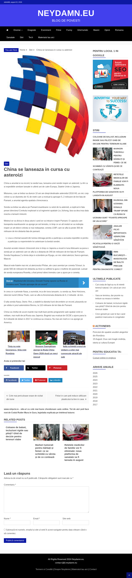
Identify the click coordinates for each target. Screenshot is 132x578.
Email (36, 518)
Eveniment (46, 30)
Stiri (21, 37)
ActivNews (102, 326)
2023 (95, 384)
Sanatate (10, 37)
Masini (96, 30)
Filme (58, 30)
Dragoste (32, 30)
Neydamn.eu (66, 13)
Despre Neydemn (62, 569)
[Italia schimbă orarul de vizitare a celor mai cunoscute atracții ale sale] (74, 338)
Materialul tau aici (46, 37)
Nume (7, 518)
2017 (95, 405)
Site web (67, 518)
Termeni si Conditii (44, 569)
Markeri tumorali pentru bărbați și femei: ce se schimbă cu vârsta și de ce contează (45, 451)
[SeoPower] (110, 88)
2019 (95, 397)
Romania (119, 30)
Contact (93, 569)
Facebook (12, 380)
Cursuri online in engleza (104, 358)
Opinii (107, 30)
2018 (95, 401)
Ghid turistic (82, 30)
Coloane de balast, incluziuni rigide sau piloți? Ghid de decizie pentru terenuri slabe (17, 433)
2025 (95, 376)
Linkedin (56, 380)
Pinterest (41, 380)
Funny (69, 30)
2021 (95, 390)
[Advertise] (110, 121)
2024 (95, 380)
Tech (31, 37)
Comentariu (10, 485)
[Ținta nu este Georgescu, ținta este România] (19, 338)
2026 (95, 373)
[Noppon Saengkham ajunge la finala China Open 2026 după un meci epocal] (46, 338)
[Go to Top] (129, 575)
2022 (95, 387)
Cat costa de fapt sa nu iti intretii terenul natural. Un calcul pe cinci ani (110, 288)
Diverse (17, 30)
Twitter (26, 380)
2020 (95, 394)
